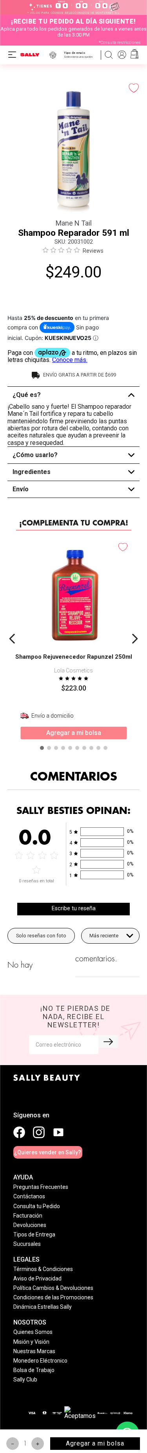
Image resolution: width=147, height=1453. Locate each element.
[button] (80, 55)
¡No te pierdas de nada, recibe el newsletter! (75, 1016)
